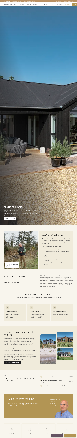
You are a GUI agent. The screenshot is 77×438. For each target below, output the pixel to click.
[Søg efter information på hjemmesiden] (52, 4)
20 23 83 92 (52, 403)
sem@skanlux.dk (53, 405)
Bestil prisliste (57, 435)
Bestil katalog (70, 435)
